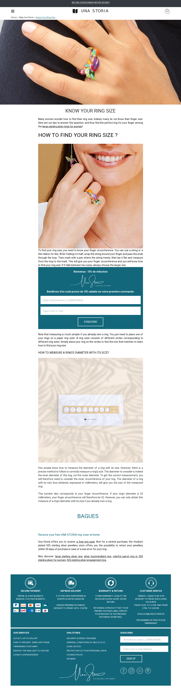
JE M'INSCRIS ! (56, 373)
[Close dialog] (155, 313)
